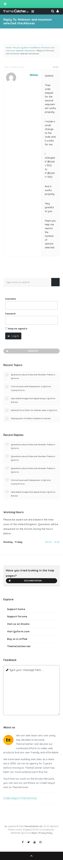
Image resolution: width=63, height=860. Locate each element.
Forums (16, 47)
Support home (16, 609)
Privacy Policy (45, 833)
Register (33, 351)
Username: (10, 299)
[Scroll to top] (31, 856)
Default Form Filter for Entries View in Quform (34, 410)
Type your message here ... (26, 670)
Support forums (17, 616)
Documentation (33, 580)
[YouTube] (34, 842)
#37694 (55, 67)
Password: (10, 313)
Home (8, 47)
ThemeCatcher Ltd (33, 826)
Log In (15, 336)
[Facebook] (23, 842)
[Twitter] (28, 842)
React (34, 833)
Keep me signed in (17, 328)
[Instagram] (40, 842)
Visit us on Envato (18, 623)
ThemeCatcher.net (18, 646)
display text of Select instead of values (31, 418)
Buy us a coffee (17, 638)
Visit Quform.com (18, 631)
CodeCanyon (11, 798)
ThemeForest (29, 798)
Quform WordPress (31, 47)
